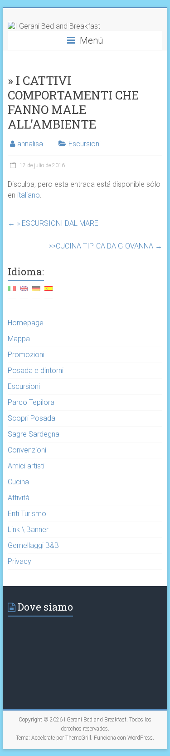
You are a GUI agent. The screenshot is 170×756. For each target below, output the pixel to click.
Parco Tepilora (31, 402)
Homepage (26, 322)
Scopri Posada (31, 418)
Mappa (19, 338)
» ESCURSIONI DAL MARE (53, 223)
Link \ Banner (28, 529)
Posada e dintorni (35, 370)
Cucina (18, 481)
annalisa (30, 143)
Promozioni (26, 354)
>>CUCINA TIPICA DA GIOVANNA (105, 246)
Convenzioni (27, 450)
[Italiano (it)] (12, 292)
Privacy (19, 561)
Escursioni (84, 143)
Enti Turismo (27, 513)
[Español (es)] (48, 292)
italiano (28, 195)
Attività (18, 497)
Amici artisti (26, 466)
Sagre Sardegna (33, 434)
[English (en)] (24, 292)
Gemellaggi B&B (33, 545)
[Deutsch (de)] (36, 292)
